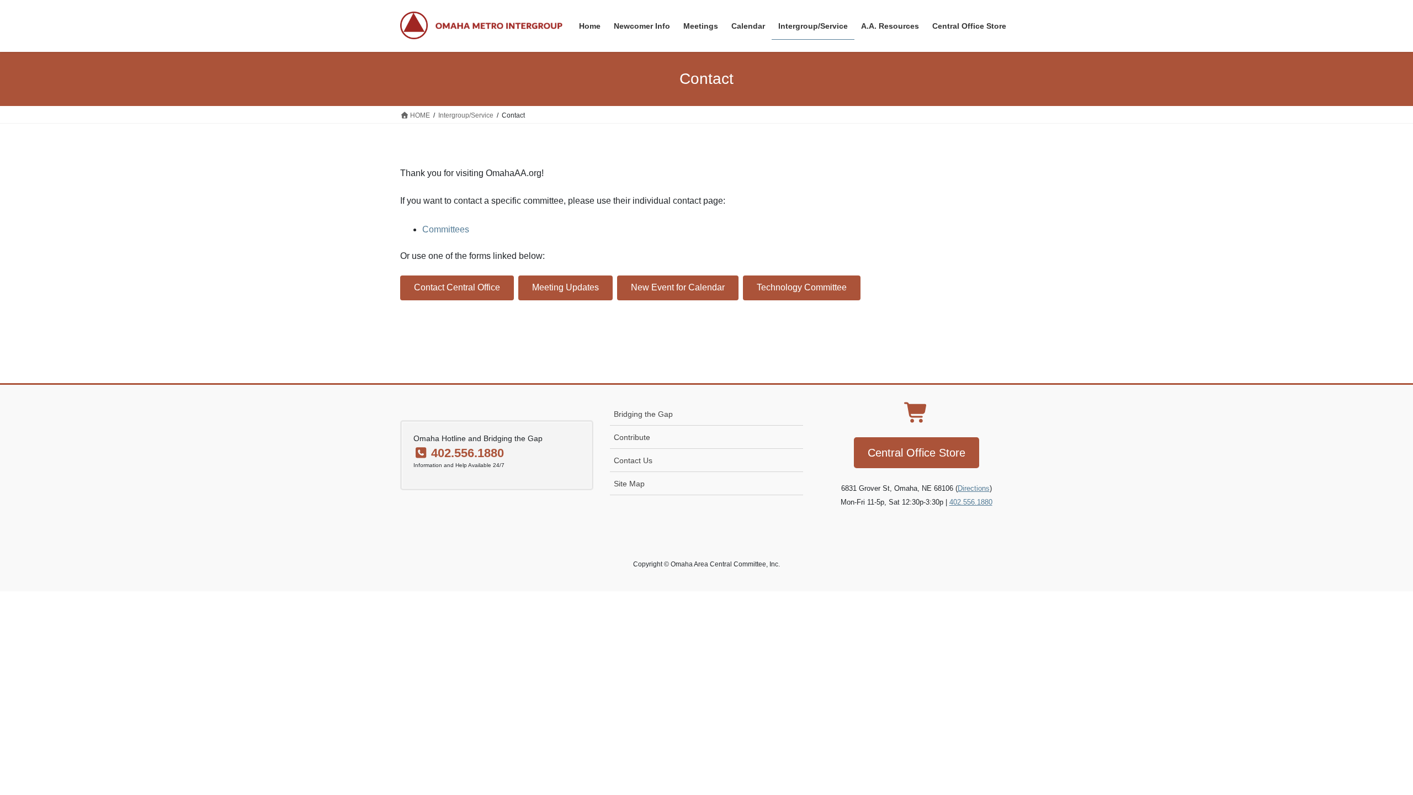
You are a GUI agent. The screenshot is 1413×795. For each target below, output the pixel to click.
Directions (974, 488)
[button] (457, 287)
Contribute (632, 437)
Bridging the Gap (643, 414)
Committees (445, 229)
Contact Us (633, 460)
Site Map (629, 483)
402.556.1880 (970, 502)
